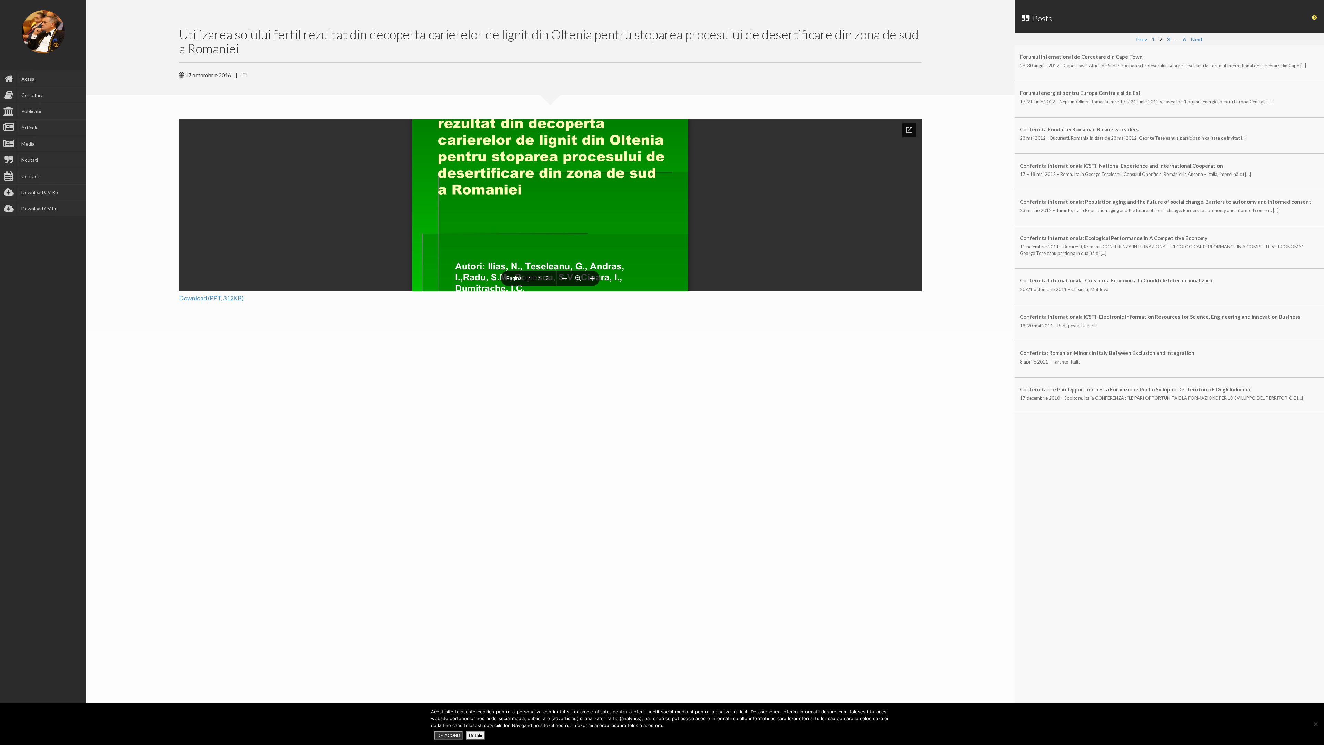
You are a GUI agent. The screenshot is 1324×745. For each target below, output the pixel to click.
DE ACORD (448, 735)
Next (1197, 39)
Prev (1141, 39)
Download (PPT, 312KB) (211, 298)
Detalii (475, 735)
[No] (1315, 724)
